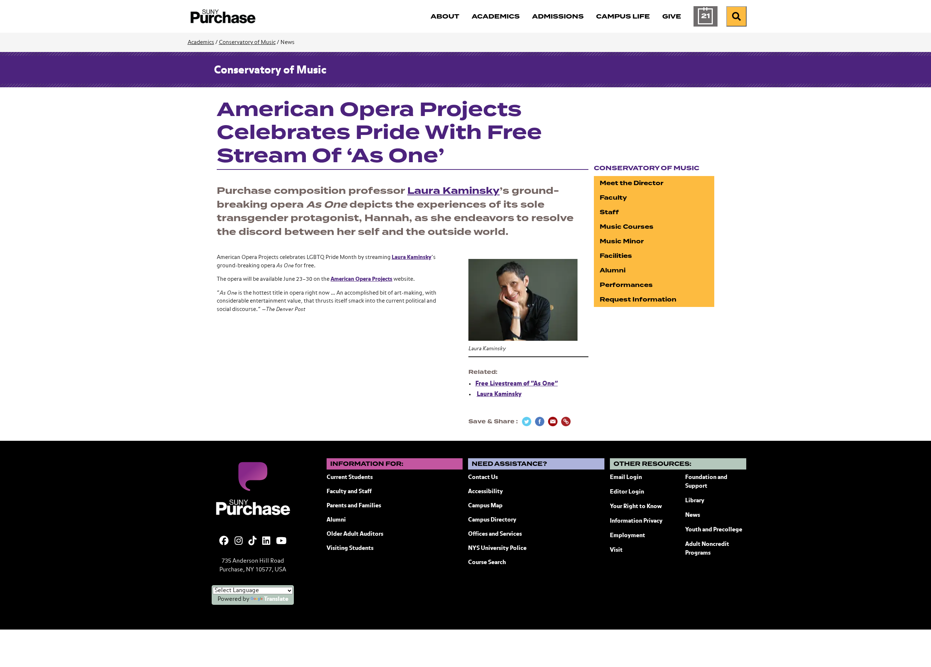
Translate (276, 599)
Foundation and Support (706, 482)
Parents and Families (354, 506)
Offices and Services (495, 534)
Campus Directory (492, 520)
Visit (616, 550)
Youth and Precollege (713, 530)
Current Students (350, 477)
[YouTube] (281, 541)
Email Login (626, 477)
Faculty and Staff (349, 492)
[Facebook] (224, 541)
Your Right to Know (636, 507)
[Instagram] (238, 541)
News (692, 515)
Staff (609, 212)
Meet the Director (631, 183)
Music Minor (622, 241)
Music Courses (627, 226)
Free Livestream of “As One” (516, 384)
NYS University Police (497, 548)
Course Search (487, 563)
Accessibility (485, 492)
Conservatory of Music (247, 42)
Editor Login (627, 492)
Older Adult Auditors (355, 534)
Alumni (613, 270)
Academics (201, 42)
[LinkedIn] (266, 541)
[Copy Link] (566, 421)
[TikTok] (252, 541)
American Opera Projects (361, 279)
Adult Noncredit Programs (707, 549)
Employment (627, 536)
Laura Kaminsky (453, 191)
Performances (626, 284)
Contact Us (483, 477)
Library (694, 501)
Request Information (638, 299)
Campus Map (485, 506)
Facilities (616, 255)
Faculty (613, 197)
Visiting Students (350, 548)
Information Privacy (636, 521)
